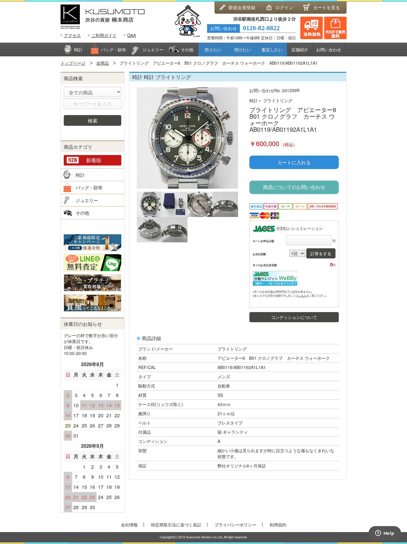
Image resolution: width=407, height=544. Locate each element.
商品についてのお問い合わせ (294, 187)
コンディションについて (294, 317)
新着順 (93, 160)
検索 (92, 120)
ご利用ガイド (103, 35)
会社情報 (129, 525)
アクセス (72, 35)
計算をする (320, 253)
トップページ (73, 63)
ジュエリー (87, 200)
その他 (82, 213)
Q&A (131, 35)
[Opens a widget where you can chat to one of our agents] (384, 533)
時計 (253, 100)
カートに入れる (294, 162)
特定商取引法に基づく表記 (176, 525)
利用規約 (278, 525)
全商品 (102, 63)
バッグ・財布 (89, 187)
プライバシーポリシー (235, 525)
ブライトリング (277, 100)
